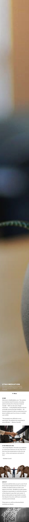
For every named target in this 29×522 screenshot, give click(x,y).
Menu (15, 393)
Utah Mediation (11, 384)
